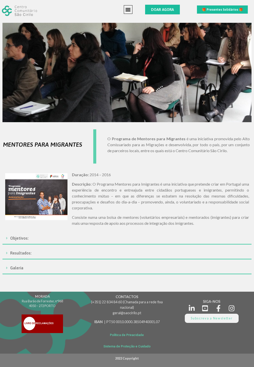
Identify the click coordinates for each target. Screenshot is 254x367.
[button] (128, 9)
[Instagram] (231, 308)
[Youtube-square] (205, 308)
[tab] (127, 238)
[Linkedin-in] (192, 308)
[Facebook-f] (218, 308)
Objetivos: (19, 238)
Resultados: (21, 253)
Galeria (16, 268)
